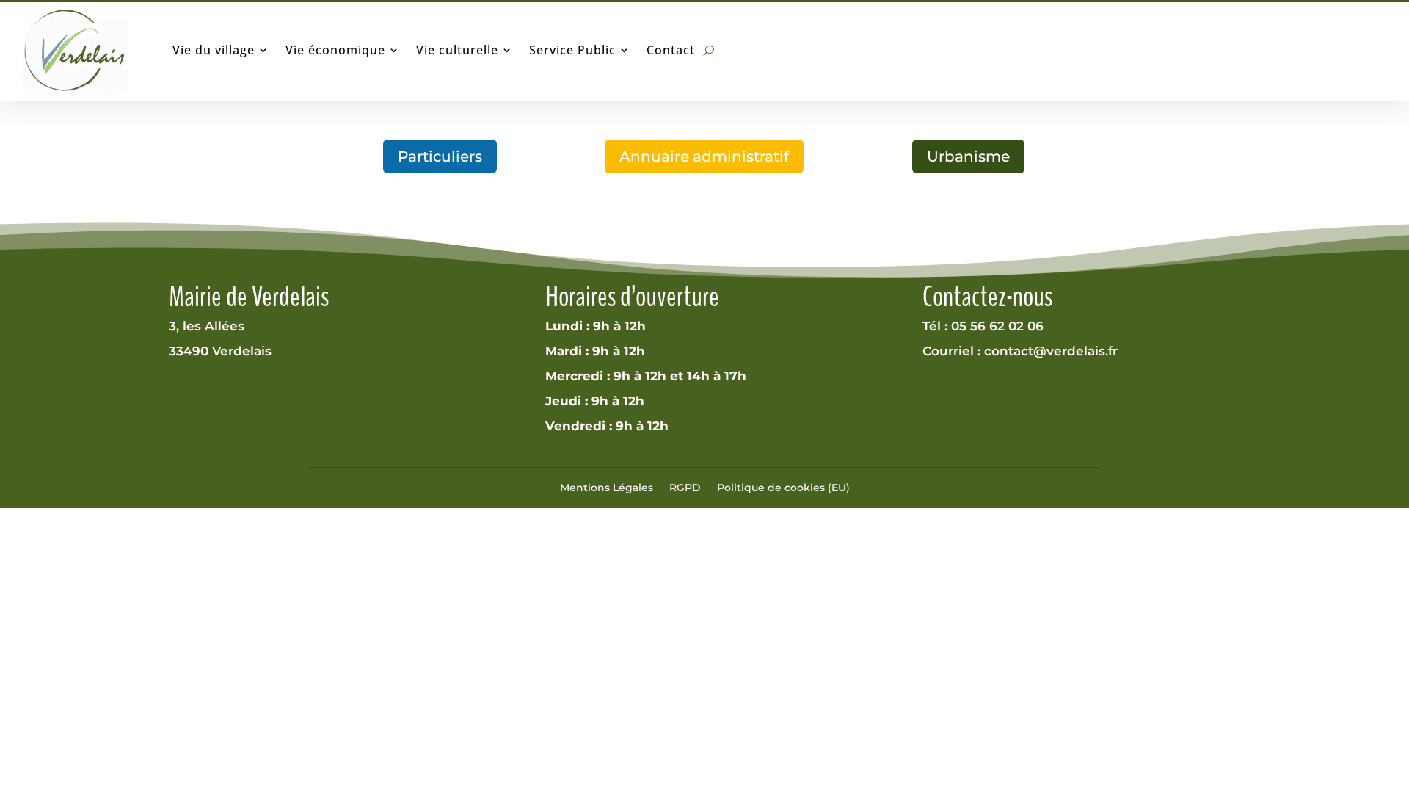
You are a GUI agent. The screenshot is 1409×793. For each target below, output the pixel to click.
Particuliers (440, 156)
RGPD (685, 487)
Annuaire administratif (704, 156)
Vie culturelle (457, 50)
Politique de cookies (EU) (783, 487)
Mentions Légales (606, 487)
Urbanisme (968, 156)
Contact (671, 50)
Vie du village (213, 50)
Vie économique (335, 50)
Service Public (572, 50)
